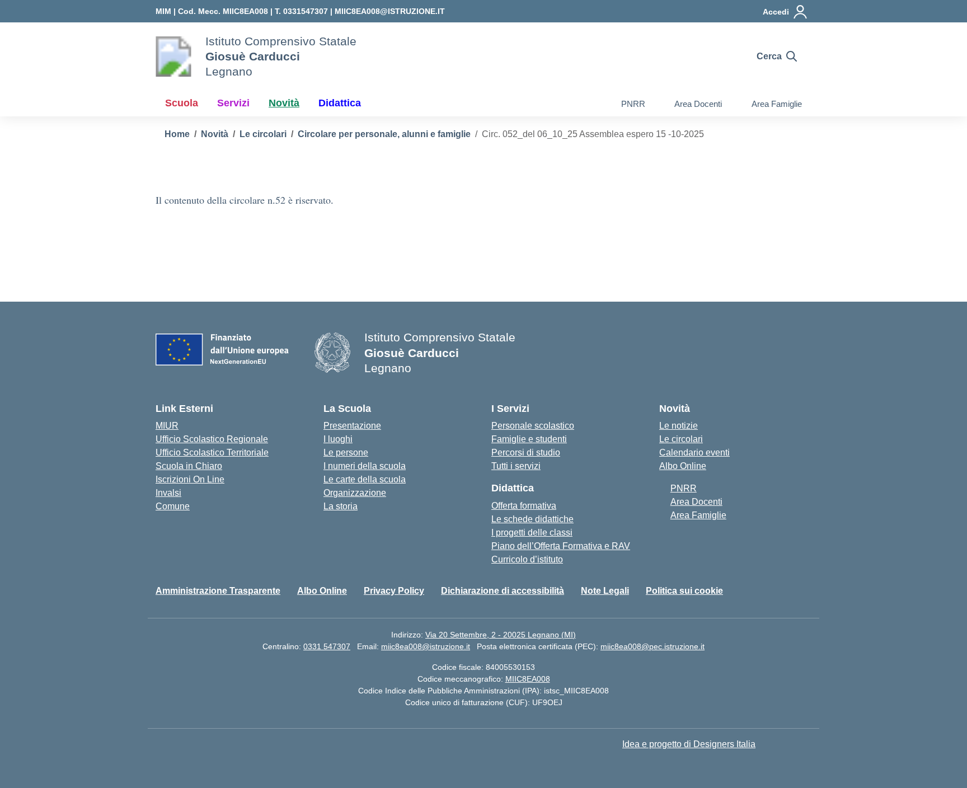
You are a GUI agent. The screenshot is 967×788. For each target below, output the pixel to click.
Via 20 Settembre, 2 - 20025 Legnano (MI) (500, 634)
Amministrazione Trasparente (218, 590)
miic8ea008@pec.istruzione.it (652, 646)
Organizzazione (354, 493)
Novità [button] (284, 103)
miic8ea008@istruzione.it (425, 646)
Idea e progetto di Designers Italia (688, 744)
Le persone (345, 452)
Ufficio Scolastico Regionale (212, 439)
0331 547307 (326, 646)
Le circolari (681, 439)
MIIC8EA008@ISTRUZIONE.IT (390, 11)
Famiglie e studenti (529, 439)
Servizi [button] (233, 103)
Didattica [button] (339, 103)
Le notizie (678, 425)
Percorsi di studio (525, 452)
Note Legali (605, 590)
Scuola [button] (181, 103)
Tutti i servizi (516, 466)
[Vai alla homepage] (173, 56)
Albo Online (682, 466)
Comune (173, 506)
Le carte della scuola (364, 479)
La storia (340, 506)
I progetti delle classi (531, 532)
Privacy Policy (394, 590)
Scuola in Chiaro (189, 466)
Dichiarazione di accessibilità (502, 590)
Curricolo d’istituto (527, 559)
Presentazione (352, 425)
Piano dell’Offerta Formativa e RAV (560, 546)
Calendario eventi (694, 452)
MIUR (167, 425)
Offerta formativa (523, 505)
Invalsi (168, 493)
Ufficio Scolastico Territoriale (212, 452)
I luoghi (338, 439)
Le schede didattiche (532, 519)
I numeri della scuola (364, 466)
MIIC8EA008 (527, 678)
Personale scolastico (532, 425)
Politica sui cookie (684, 590)
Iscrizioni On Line (190, 479)
